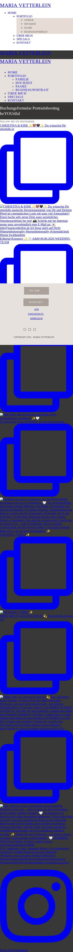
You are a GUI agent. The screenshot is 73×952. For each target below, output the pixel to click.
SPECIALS (23, 39)
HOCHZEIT (30, 24)
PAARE (28, 27)
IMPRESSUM (36, 318)
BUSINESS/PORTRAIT (35, 32)
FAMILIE (29, 20)
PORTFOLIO (24, 16)
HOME (12, 12)
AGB (36, 309)
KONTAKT (24, 42)
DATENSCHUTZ (36, 314)
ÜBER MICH (25, 35)
